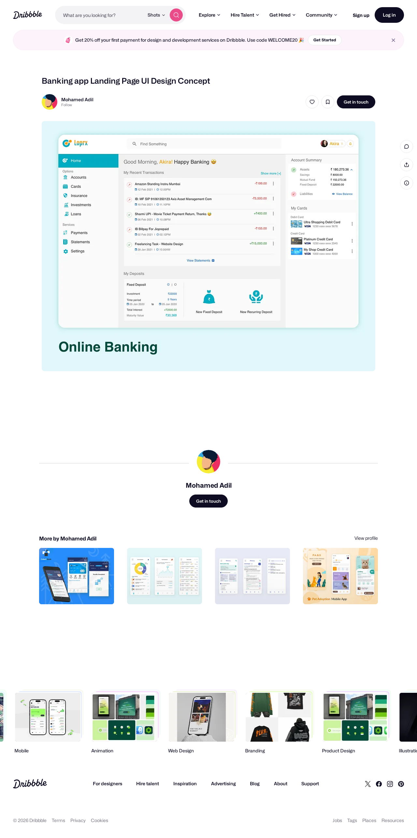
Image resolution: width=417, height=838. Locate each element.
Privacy (78, 820)
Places (369, 820)
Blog (255, 783)
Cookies (99, 820)
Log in (389, 15)
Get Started (324, 39)
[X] (368, 784)
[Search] (176, 14)
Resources (392, 820)
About (280, 783)
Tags (352, 820)
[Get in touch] (75, 592)
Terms (58, 820)
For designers (107, 783)
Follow (66, 105)
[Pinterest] (401, 784)
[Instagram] (390, 784)
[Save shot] (327, 101)
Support (310, 783)
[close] (393, 40)
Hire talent (147, 783)
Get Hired (280, 15)
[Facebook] (379, 784)
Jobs (337, 820)
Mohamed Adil (77, 99)
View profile (366, 538)
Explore (207, 15)
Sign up (361, 15)
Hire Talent (242, 15)
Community (319, 15)
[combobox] (99, 15)
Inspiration (185, 783)
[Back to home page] (27, 15)
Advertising (223, 783)
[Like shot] (312, 101)
